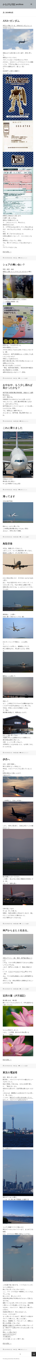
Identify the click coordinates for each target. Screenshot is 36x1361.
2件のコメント (23, 258)
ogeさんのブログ (8, 1334)
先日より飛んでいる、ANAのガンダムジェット (17, 25)
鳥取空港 (7, 543)
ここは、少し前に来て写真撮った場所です (16, 1199)
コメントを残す (24, 378)
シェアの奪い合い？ (14, 264)
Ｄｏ (23, 971)
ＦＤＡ (10, 971)
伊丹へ (6, 759)
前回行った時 (7, 553)
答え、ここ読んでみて (10, 1332)
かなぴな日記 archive (13, 4)
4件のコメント (24, 752)
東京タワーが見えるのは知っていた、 (21, 1097)
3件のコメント (24, 421)
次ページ (34, 1354)
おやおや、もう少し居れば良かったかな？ (17, 386)
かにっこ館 (6, 735)
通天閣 (5, 1325)
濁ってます (9, 496)
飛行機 (16, 421)
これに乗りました (13, 427)
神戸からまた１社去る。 (16, 930)
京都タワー (11, 1325)
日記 (16, 258)
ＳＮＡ (17, 971)
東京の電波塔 (10, 1072)
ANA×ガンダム (11, 20)
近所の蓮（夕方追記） (15, 995)
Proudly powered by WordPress (11, 1358)
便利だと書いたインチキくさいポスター (15, 271)
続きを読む (7, 252)
